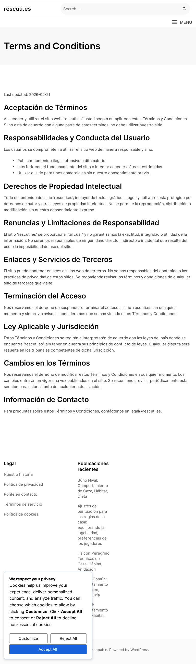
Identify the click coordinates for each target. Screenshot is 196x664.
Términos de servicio (23, 504)
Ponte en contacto (20, 494)
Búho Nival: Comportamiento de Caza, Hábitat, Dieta (93, 488)
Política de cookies (21, 514)
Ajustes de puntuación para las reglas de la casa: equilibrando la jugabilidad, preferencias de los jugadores (92, 525)
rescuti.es (17, 8)
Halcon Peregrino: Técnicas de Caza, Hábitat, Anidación (94, 561)
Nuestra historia (18, 474)
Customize (28, 638)
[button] (182, 22)
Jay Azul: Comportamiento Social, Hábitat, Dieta (93, 612)
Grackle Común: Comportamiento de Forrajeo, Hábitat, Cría (93, 587)
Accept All (48, 649)
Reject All (68, 638)
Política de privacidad (23, 484)
